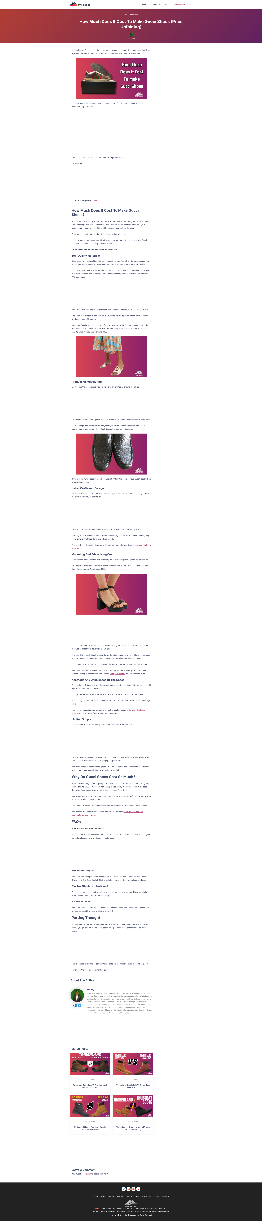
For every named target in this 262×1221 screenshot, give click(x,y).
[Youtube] (133, 1189)
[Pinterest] (138, 1189)
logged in (87, 1174)
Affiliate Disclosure (162, 1196)
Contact (111, 1196)
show (95, 201)
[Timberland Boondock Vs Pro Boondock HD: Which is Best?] (90, 1064)
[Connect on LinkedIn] (75, 1005)
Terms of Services (132, 1196)
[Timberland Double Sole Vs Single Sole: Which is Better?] (133, 1064)
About (103, 1196)
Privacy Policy (147, 1196)
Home (126, 14)
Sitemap (120, 1196)
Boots (144, 5)
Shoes (155, 5)
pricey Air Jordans (117, 674)
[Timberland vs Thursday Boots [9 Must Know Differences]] (133, 1106)
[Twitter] (124, 1189)
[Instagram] (128, 1189)
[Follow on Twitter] (79, 1005)
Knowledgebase (179, 5)
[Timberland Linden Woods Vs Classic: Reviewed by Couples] (90, 1106)
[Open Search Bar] (189, 5)
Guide (166, 5)
